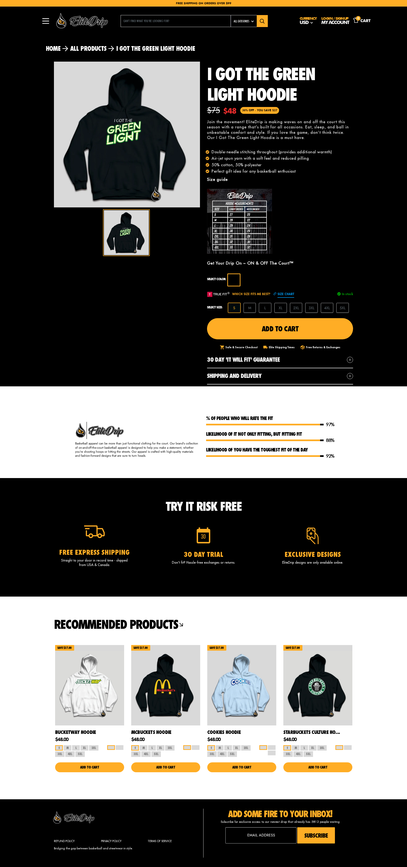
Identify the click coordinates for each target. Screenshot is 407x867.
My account (335, 22)
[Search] (262, 21)
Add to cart (280, 328)
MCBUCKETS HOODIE (151, 732)
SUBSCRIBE (316, 835)
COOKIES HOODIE (224, 732)
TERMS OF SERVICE (160, 841)
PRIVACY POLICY (111, 841)
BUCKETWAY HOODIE (75, 732)
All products (88, 48)
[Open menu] (45, 21)
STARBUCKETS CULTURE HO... (311, 732)
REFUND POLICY (64, 841)
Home (53, 48)
